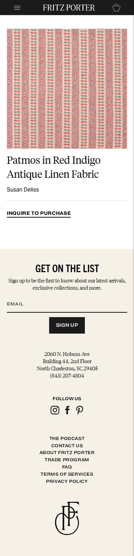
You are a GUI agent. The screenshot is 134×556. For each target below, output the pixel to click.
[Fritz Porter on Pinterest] (79, 413)
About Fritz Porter (67, 452)
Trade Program (67, 459)
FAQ (67, 467)
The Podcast (67, 438)
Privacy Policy (67, 481)
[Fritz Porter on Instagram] (54, 413)
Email (19, 296)
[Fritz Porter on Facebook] (67, 413)
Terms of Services (67, 474)
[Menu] (17, 7)
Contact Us (67, 445)
